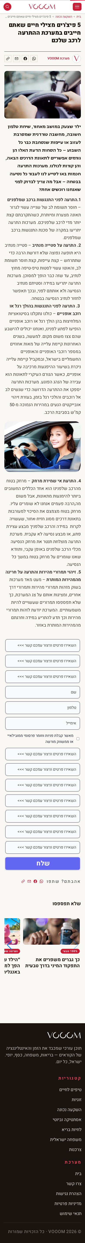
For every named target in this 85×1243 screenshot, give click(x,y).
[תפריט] (77, 7)
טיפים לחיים (70, 1090)
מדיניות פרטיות (68, 1203)
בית (78, 16)
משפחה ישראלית (66, 1139)
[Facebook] (25, 58)
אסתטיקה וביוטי (67, 1120)
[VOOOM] (42, 7)
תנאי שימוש (71, 1213)
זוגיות (77, 1100)
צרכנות (75, 1149)
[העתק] (7, 58)
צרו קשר (74, 1184)
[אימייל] (16, 58)
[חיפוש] (7, 7)
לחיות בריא (72, 1129)
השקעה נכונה (63, 16)
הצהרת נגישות (69, 1193)
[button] (9, 945)
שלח (43, 863)
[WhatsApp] (34, 58)
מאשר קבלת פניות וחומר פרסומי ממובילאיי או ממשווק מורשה (40, 738)
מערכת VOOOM (59, 58)
